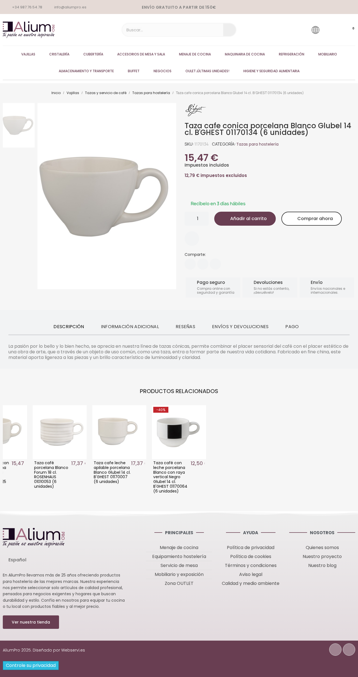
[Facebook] (190, 264)
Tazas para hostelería (257, 144)
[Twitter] (202, 264)
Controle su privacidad (31, 665)
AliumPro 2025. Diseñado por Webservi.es (44, 650)
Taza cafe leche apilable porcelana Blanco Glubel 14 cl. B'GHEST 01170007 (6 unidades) (112, 472)
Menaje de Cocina (195, 54)
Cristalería (59, 54)
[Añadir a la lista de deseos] (192, 238)
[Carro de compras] (348, 30)
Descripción (68, 326)
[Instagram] (349, 649)
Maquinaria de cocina (245, 54)
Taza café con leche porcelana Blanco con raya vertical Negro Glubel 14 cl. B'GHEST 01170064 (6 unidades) (170, 477)
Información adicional (130, 326)
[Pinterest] (215, 264)
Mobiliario (327, 54)
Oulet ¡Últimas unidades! (207, 71)
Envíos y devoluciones (240, 326)
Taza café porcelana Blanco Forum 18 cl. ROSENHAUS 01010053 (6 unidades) (51, 474)
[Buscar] (229, 30)
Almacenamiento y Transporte (86, 71)
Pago (292, 326)
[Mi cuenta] (331, 29)
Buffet (134, 71)
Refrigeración (291, 54)
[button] (245, 219)
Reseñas (185, 326)
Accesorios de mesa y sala (141, 54)
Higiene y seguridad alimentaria (271, 71)
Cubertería (93, 54)
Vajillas (28, 54)
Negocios (162, 71)
